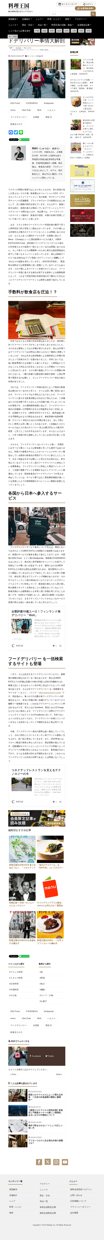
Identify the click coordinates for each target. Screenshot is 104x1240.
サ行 (52, 31)
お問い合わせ (76, 1195)
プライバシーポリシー (80, 1207)
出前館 (36, 117)
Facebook (36, 1056)
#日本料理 (14, 984)
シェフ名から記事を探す (19, 31)
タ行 (59, 31)
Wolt (39, 110)
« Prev (13, 1074)
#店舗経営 (39, 56)
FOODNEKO (32, 103)
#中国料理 (14, 990)
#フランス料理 (16, 972)
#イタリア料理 (16, 978)
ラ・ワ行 (13, 36)
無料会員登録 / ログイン (81, 1189)
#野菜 (42, 978)
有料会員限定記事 (48, 1207)
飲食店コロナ (16, 124)
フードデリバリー (18, 117)
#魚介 (42, 984)
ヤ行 (88, 31)
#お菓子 (43, 1001)
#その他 (12, 995)
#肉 (41, 972)
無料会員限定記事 (48, 1213)
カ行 (44, 31)
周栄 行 (48, 117)
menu (12, 110)
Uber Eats (26, 110)
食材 (67, 19)
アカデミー (80, 19)
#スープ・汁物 (46, 995)
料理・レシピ (53, 19)
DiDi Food (15, 103)
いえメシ (52, 110)
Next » (59, 1074)
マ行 (81, 31)
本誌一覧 (42, 25)
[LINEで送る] (24, 139)
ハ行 (74, 31)
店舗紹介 (26, 19)
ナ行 (66, 31)
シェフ (39, 19)
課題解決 (12, 19)
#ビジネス (31, 56)
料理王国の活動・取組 (61, 25)
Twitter (50, 1056)
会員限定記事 (83, 25)
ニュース (12, 25)
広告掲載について (78, 1201)
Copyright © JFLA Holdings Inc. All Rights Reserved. (52, 1225)
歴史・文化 (27, 25)
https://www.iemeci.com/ (49, 693)
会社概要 (74, 1213)
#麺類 (42, 990)
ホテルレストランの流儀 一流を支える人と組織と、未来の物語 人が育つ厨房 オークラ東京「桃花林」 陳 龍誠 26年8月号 (82, 85)
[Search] (93, 14)
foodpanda (49, 103)
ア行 (37, 31)
